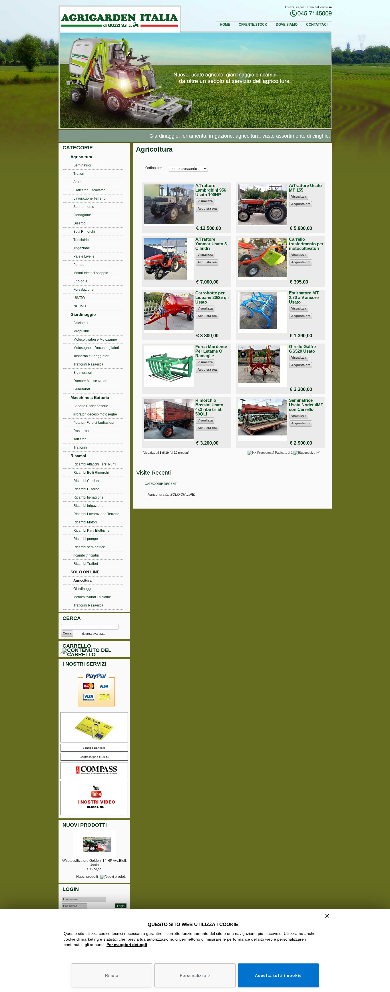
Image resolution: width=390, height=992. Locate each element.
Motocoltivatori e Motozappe (95, 340)
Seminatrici (82, 165)
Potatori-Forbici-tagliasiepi (93, 423)
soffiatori (80, 439)
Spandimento (83, 207)
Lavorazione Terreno (89, 198)
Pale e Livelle (84, 256)
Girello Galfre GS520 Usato (302, 349)
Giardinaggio (83, 314)
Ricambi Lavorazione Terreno (96, 514)
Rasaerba (81, 431)
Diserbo (79, 223)
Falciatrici (80, 323)
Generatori (81, 389)
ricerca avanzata (93, 633)
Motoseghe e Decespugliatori (96, 348)
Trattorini (80, 447)
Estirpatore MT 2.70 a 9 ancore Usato (304, 297)
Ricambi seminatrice (89, 547)
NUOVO (79, 306)
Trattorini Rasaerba (88, 364)
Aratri (77, 182)
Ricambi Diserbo (86, 489)
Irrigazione (81, 248)
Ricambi (78, 455)
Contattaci (316, 25)
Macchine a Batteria (90, 397)
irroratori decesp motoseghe (95, 414)
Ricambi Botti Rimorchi (91, 473)
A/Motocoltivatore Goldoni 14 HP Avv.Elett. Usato (94, 863)
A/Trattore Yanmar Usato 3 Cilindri (211, 244)
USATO (79, 298)
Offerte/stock (253, 25)
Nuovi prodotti (87, 877)
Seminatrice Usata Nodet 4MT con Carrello (306, 405)
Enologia (80, 281)
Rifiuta (111, 975)
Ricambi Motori (85, 522)
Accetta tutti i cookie (278, 975)
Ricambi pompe (85, 539)
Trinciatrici (81, 240)
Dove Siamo (286, 25)
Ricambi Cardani (86, 481)
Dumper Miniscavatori (90, 381)
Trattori (78, 174)
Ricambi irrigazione (88, 506)
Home (225, 25)
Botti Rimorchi (84, 232)
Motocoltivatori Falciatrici (92, 597)
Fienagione (82, 215)
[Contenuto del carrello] (95, 653)
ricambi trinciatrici (86, 555)
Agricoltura (156, 495)
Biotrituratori (82, 373)
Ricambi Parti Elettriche (91, 531)
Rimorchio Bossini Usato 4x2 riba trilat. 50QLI (209, 407)
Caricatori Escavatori (89, 190)
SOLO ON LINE (182, 495)
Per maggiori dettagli (126, 944)
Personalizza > (195, 975)
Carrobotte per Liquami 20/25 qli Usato (212, 297)
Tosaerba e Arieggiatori (91, 356)
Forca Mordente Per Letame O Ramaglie (211, 351)
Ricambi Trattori (85, 564)
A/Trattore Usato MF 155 (305, 187)
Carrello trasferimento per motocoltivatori (306, 244)
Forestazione (83, 290)
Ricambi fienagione (88, 497)
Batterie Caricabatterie (90, 406)
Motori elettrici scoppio (90, 273)
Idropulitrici (82, 331)
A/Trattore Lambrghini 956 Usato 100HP (210, 190)
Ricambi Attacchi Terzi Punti (94, 464)
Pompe (79, 265)
